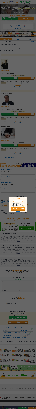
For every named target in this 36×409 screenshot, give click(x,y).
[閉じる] (25, 197)
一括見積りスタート (18, 208)
